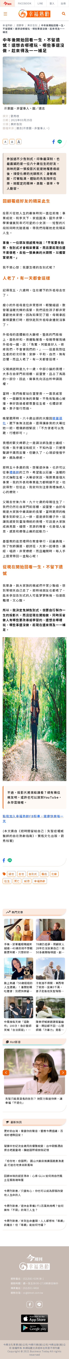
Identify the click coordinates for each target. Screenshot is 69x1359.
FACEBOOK (24, 3)
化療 (54, 874)
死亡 (17, 881)
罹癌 (44, 874)
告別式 (33, 874)
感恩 (27, 881)
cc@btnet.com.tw (33, 1292)
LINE (40, 3)
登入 (52, 3)
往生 (7, 881)
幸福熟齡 (8, 25)
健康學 (20, 25)
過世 (11, 874)
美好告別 (32, 25)
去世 (21, 874)
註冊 (63, 3)
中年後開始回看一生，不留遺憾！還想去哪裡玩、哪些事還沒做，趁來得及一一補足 (34, 29)
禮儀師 (14, 472)
